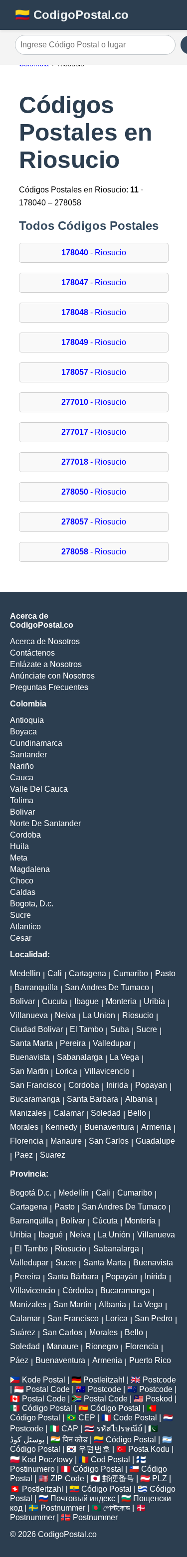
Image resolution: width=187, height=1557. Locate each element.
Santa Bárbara (73, 1276)
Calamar (68, 1113)
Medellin (25, 973)
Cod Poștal (110, 1459)
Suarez (52, 1155)
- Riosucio (93, 252)
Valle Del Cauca (39, 789)
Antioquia (27, 720)
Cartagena (87, 973)
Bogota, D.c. (31, 903)
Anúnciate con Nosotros (52, 676)
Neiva (65, 1015)
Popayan (151, 1085)
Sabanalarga (80, 1057)
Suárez (22, 1332)
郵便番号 (118, 1478)
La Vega (124, 1057)
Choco (21, 880)
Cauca (21, 777)
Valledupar (112, 1043)
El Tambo (86, 1029)
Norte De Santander (45, 823)
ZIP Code (67, 1478)
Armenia (156, 1127)
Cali (54, 973)
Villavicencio (107, 1071)
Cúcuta (105, 1220)
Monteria (121, 1001)
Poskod (159, 1398)
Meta (18, 858)
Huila (19, 846)
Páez (19, 1360)
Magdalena (30, 869)
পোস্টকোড (116, 1508)
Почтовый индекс (82, 1498)
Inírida (156, 1276)
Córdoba (77, 1290)
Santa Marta (31, 1043)
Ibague (86, 1001)
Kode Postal (43, 1380)
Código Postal (47, 1408)
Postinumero (32, 1469)
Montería (140, 1220)
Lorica (66, 1071)
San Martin (29, 1071)
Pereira (73, 1043)
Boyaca (23, 731)
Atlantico (25, 926)
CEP (86, 1417)
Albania (139, 1099)
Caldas (22, 892)
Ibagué (50, 1234)
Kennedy (61, 1127)
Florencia (26, 1141)
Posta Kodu (149, 1449)
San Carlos (109, 1141)
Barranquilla (36, 987)
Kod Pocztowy (47, 1459)
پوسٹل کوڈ (27, 1439)
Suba (119, 1029)
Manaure (66, 1141)
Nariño (22, 766)
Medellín (73, 1193)
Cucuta (54, 1001)
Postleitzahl (104, 1380)
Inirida (117, 1085)
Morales (24, 1127)
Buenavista (30, 1057)
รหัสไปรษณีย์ (119, 1428)
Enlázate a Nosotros (46, 664)
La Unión (114, 1234)
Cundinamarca (36, 743)
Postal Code (48, 1389)
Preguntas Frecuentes (49, 687)
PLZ (159, 1478)
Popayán (122, 1276)
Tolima (21, 800)
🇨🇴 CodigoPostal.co (72, 14)
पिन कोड (75, 1439)
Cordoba (25, 835)
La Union (99, 1015)
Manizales (28, 1113)
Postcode (159, 1380)
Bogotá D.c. (30, 1193)
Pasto (165, 973)
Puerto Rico (150, 1360)
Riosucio (138, 1015)
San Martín (72, 1304)
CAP (69, 1428)
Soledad (106, 1113)
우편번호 (94, 1449)
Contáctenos (32, 653)
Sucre (20, 915)
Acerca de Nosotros (45, 641)
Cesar (20, 938)
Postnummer (62, 1508)
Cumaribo (130, 973)
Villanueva (29, 1015)
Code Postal (135, 1417)
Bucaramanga (35, 1099)
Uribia (154, 1001)
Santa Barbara (92, 1099)
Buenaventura (109, 1127)
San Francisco (35, 1085)
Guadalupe (155, 1141)
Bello (137, 1113)
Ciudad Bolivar (36, 1029)
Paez (23, 1155)
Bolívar (72, 1220)
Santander (28, 754)
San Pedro (154, 1318)
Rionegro (101, 1346)
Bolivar (22, 812)
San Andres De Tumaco (107, 987)
